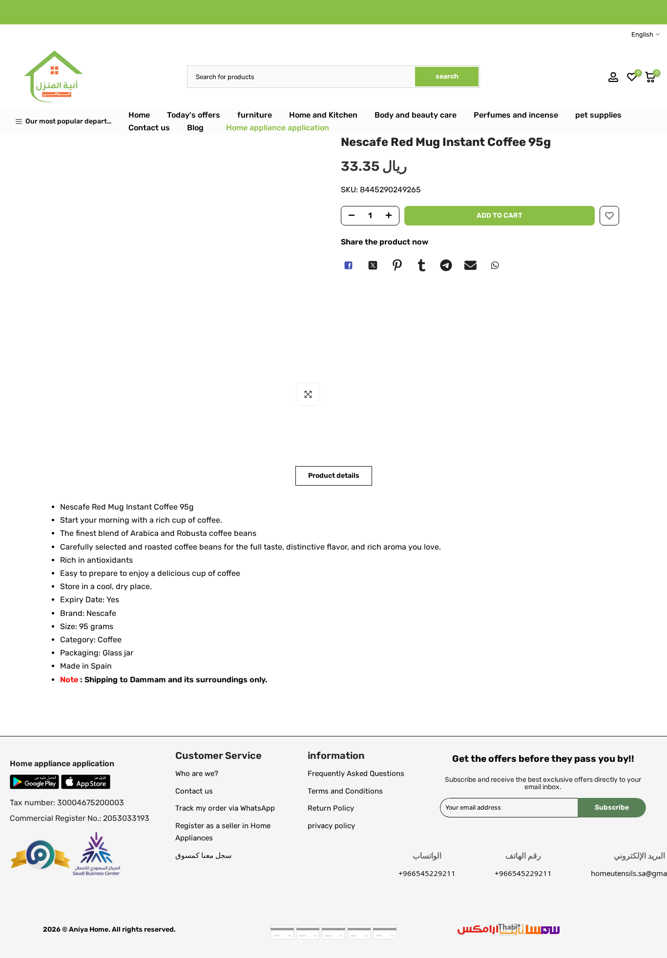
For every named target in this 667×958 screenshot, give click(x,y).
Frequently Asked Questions (356, 773)
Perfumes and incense (516, 115)
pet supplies (598, 115)
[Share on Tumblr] (421, 265)
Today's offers (193, 115)
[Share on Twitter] (372, 265)
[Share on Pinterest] (397, 265)
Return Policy (331, 808)
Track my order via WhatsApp (225, 808)
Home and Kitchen (323, 115)
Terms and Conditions (345, 791)
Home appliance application (277, 127)
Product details (333, 475)
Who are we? (196, 773)
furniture (254, 115)
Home (139, 115)
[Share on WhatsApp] (494, 265)
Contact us (149, 127)
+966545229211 (523, 873)
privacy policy (331, 825)
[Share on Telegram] (445, 265)
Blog (195, 127)
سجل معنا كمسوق (203, 855)
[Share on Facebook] (348, 265)
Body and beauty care (416, 115)
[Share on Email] (470, 265)
